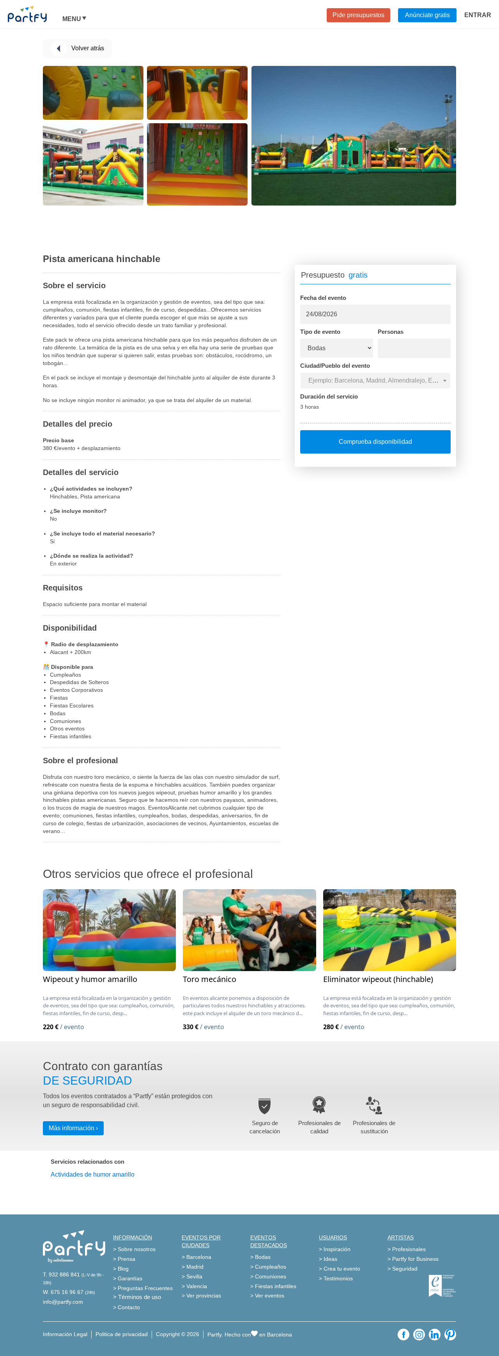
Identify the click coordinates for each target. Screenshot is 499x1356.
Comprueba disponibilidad (375, 441)
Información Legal (65, 1334)
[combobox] (375, 380)
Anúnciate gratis (427, 15)
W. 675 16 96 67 (63, 1292)
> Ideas (328, 1259)
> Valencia (194, 1286)
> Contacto (126, 1307)
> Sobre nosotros (134, 1249)
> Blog (121, 1269)
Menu (71, 19)
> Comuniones (268, 1276)
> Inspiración (334, 1249)
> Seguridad (403, 1269)
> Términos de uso (137, 1297)
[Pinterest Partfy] (450, 1334)
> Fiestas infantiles (273, 1286)
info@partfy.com (63, 1302)
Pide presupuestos (358, 15)
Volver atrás (87, 48)
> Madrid (192, 1267)
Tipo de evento (320, 332)
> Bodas (260, 1257)
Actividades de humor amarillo (92, 1174)
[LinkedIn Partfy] (435, 1334)
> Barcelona (196, 1257)
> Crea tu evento (339, 1269)
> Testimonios (336, 1278)
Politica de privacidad (122, 1334)
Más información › (73, 1128)
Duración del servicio (329, 396)
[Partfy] (35, 14)
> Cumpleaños (268, 1267)
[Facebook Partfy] (403, 1334)
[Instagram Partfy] (419, 1334)
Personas (390, 332)
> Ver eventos (267, 1295)
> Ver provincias (201, 1295)
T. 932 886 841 (61, 1274)
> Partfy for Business (413, 1259)
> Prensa (124, 1259)
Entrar (477, 15)
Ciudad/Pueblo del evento (335, 366)
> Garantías (127, 1278)
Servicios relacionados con (87, 1162)
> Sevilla (192, 1276)
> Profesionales (407, 1249)
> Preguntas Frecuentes (143, 1288)
